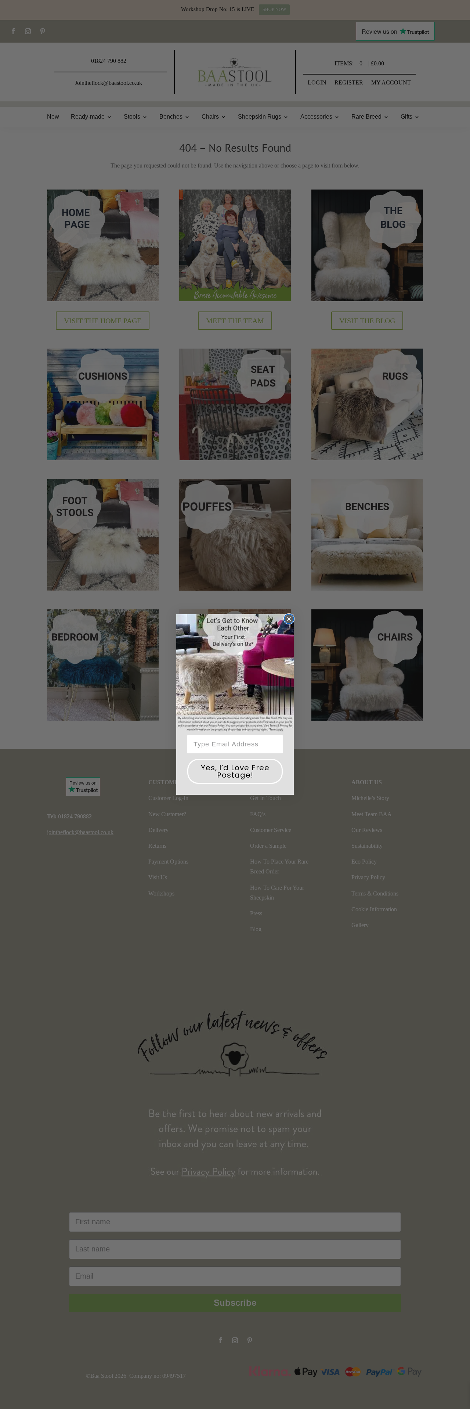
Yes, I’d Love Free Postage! (235, 771)
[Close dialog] (289, 619)
